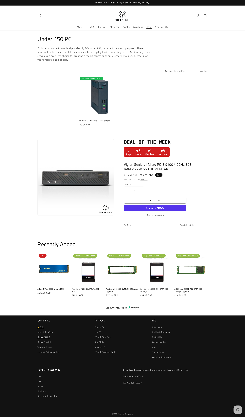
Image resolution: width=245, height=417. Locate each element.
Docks (40, 386)
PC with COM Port (103, 337)
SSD (39, 376)
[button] (40, 16)
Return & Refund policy (48, 352)
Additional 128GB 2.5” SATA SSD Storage (86, 290)
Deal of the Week (45, 332)
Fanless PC (99, 327)
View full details (187, 225)
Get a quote (157, 327)
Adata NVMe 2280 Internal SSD (51, 289)
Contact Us (157, 337)
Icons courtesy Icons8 (162, 357)
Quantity (127, 184)
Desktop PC (100, 347)
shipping (144, 179)
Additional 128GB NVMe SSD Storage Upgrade (122, 290)
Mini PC (98, 332)
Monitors (41, 391)
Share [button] (129, 225)
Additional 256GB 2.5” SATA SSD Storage (154, 290)
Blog (154, 347)
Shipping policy (159, 342)
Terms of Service (44, 347)
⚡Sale (40, 327)
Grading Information (161, 332)
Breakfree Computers (125, 414)
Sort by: (168, 71)
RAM (39, 381)
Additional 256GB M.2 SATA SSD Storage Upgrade (188, 290)
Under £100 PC (44, 342)
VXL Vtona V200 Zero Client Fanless (94, 121)
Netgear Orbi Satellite (47, 396)
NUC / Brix (99, 342)
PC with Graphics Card (105, 352)
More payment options (155, 215)
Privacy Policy (158, 352)
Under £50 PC (43, 337)
